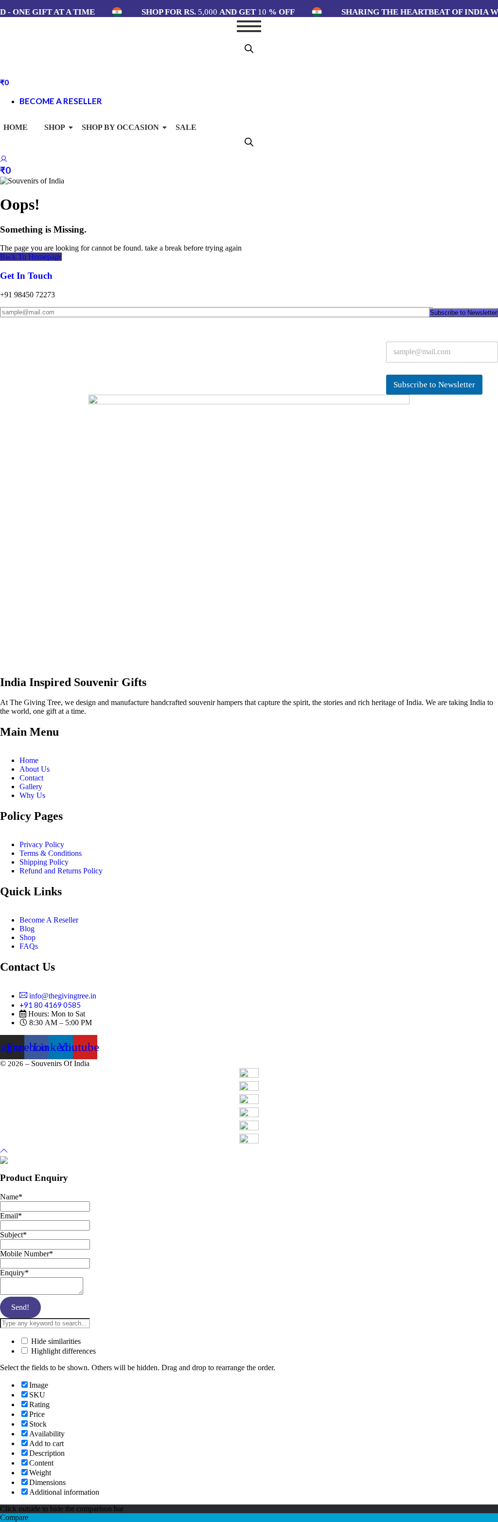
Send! (20, 1307)
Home (15, 127)
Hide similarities (55, 1341)
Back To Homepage (31, 257)
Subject (13, 1235)
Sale (186, 127)
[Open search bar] (249, 48)
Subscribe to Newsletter (463, 312)
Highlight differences (62, 1351)
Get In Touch (26, 276)
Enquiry (14, 1272)
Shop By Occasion (120, 127)
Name (11, 1197)
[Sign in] (4, 160)
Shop (54, 127)
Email (11, 1216)
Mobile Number (26, 1254)
